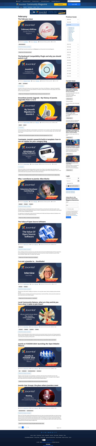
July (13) (70, 33)
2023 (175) (69, 44)
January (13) (71, 40)
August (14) (71, 32)
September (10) (71, 31)
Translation (26, 329)
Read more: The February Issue (25, 52)
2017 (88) (68, 57)
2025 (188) (69, 22)
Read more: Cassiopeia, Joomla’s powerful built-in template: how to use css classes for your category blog (39, 174)
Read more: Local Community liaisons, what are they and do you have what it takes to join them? (37, 339)
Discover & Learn (35, 1)
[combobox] (74, 1)
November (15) (71, 28)
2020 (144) (69, 52)
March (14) (71, 38)
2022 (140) (69, 46)
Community (20, 329)
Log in (73, 189)
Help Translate (58, 437)
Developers (20, 204)
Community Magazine (36, 4)
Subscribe (68, 217)
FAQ (38, 7)
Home (17, 7)
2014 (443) (69, 65)
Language (36, 329)
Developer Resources (56, 1)
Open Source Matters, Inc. (47, 442)
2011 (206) (69, 73)
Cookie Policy (42, 437)
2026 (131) (69, 19)
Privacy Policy (75, 215)
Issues (21, 7)
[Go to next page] (26, 427)
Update (20, 83)
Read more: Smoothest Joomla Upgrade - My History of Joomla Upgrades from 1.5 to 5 (35, 135)
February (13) (71, 39)
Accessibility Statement (29, 437)
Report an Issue (65, 437)
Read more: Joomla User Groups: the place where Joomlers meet (31, 423)
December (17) (71, 27)
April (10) (70, 37)
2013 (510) (69, 68)
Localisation (31, 329)
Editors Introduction (22, 44)
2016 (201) (69, 60)
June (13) (70, 34)
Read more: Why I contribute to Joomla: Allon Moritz (29, 217)
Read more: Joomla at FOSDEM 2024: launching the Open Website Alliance (33, 381)
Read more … (69, 98)
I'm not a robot (71, 209)
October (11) (71, 30)
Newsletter (30, 7)
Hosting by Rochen (48, 445)
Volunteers (31, 204)
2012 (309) (69, 70)
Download (60, 4)
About (35, 7)
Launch (73, 4)
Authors (25, 7)
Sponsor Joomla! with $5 (50, 437)
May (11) (70, 36)
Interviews (25, 204)
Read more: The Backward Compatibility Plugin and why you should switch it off (34, 93)
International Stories (22, 410)
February (35, 41)
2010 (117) (69, 76)
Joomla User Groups (30, 410)
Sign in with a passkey (73, 185)
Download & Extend (26, 1)
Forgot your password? (70, 191)
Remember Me (70, 183)
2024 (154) (69, 24)
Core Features (25, 83)
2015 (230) (69, 62)
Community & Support (45, 1)
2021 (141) (69, 49)
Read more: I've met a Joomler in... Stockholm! (28, 298)
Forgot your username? (70, 192)
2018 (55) (68, 54)
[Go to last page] (28, 427)
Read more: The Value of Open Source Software (28, 257)
